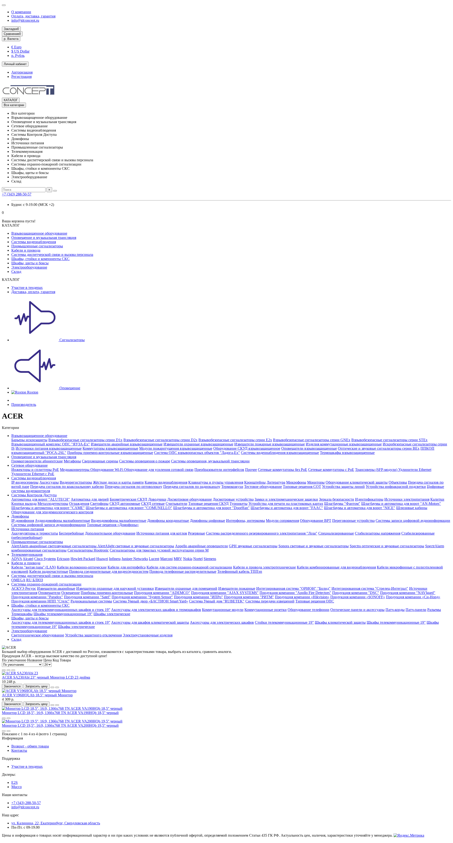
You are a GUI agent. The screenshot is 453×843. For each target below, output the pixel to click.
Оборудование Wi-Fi (107, 470)
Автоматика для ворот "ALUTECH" (40, 499)
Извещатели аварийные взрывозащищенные (127, 444)
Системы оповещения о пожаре (144, 461)
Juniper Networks (135, 559)
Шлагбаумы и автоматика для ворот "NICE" (359, 508)
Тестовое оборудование (263, 487)
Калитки (437, 499)
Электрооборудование (29, 267)
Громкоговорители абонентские (37, 461)
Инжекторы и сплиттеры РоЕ (35, 470)
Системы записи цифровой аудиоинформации (413, 521)
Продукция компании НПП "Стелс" (40, 601)
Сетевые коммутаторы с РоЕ (331, 470)
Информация (12, 738)
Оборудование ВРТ (315, 521)
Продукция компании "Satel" (87, 597)
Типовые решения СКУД (208, 504)
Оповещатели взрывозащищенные (309, 448)
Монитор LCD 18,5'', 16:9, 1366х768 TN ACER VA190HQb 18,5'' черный (60, 713)
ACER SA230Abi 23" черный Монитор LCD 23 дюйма (46, 677)
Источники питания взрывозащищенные (49, 448)
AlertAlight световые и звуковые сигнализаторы (135, 546)
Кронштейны (255, 482)
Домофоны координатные (168, 521)
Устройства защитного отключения (93, 635)
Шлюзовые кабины (411, 508)
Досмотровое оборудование (189, 499)
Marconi (166, 559)
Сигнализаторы (72, 340)
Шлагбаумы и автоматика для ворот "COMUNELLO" (129, 508)
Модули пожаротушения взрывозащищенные (175, 448)
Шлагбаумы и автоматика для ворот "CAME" (48, 508)
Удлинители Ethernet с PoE (32, 474)
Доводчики (157, 499)
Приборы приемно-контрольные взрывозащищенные (110, 453)
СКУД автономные (124, 504)
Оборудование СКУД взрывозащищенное (246, 448)
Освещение (70, 593)
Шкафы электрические (111, 614)
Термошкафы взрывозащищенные (347, 453)
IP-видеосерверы (24, 482)
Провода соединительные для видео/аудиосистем (108, 571)
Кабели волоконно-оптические (82, 567)
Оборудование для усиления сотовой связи (158, 470)
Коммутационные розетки (265, 610)
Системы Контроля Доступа (34, 495)
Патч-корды (395, 610)
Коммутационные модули (222, 610)
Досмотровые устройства (233, 499)
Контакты (19, 750)
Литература (276, 482)
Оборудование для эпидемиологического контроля (52, 512)
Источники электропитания (406, 499)
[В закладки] (52, 687)
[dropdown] (4, 5)
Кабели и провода (25, 250)
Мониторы (316, 482)
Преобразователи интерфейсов (219, 470)
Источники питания (27, 529)
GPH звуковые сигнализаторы (253, 546)
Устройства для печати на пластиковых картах (285, 504)
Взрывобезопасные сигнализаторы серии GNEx (311, 440)
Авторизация (22, 72)
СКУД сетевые (153, 504)
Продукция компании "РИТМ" (249, 597)
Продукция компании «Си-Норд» (413, 597)
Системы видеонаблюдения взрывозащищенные (280, 453)
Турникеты (238, 504)
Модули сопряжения (282, 521)
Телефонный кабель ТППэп (239, 571)
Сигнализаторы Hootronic (88, 550)
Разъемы (434, 610)
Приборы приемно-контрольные (107, 593)
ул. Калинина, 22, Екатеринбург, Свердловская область (55, 823)
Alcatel (28, 559)
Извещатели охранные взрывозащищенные (198, 444)
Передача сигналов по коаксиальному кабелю (67, 487)
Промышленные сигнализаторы (37, 246)
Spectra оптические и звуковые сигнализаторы (387, 546)
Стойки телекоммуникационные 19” (284, 622)
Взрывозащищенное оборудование (39, 233)
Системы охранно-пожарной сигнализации (46, 584)
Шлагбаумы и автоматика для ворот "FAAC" (287, 508)
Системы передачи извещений (269, 601)
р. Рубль (18, 56)
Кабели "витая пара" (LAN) (33, 567)
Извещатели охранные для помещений (186, 588)
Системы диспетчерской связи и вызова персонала (52, 255)
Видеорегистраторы (76, 482)
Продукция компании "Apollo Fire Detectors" (295, 593)
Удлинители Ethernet (414, 470)
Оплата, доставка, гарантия (33, 16)
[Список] (8, 670)
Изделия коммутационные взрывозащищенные (344, 444)
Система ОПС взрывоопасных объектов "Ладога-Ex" (197, 453)
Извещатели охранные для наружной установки (115, 588)
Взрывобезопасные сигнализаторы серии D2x (160, 440)
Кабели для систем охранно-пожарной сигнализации (189, 567)
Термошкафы (22, 614)
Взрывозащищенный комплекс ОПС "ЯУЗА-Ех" (50, 444)
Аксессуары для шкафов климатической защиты (150, 622)
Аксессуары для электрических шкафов (222, 622)
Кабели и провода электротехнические (264, 567)
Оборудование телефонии (308, 610)
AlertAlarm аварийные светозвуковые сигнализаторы (54, 546)
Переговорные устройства (353, 521)
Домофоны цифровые (207, 521)
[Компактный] (13, 670)
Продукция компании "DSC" (355, 593)
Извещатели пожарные (236, 588)
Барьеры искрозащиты (29, 440)
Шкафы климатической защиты (340, 622)
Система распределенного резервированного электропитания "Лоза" (261, 533)
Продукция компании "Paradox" (37, 597)
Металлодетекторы (53, 504)
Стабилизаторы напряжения (377, 533)
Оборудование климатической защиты (357, 482)
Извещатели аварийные (56, 588)
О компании (21, 12)
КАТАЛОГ (11, 100)
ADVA (16, 559)
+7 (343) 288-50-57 (16, 194)
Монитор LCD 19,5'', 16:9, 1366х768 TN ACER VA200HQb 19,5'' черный (60, 725)
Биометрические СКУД (128, 499)
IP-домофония (22, 521)
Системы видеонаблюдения (33, 242)
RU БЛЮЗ (34, 580)
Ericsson (63, 559)
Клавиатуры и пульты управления (215, 482)
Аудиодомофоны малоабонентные (62, 521)
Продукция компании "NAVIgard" (407, 593)
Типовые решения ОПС (314, 601)
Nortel (198, 559)
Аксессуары (49, 482)
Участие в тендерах (27, 288)
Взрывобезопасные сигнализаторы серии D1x (85, 440)
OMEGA (18, 580)
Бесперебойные (71, 533)
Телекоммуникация (26, 554)
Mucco (16, 787)
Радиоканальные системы (91, 601)
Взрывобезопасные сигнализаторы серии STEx (389, 440)
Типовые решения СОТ (302, 487)
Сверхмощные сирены (100, 461)
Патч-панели (416, 610)
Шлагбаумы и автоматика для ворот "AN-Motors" (401, 504)
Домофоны (20, 516)
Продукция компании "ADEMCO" (162, 593)
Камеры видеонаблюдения (166, 482)
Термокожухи (232, 487)
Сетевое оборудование (29, 465)
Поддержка (11, 758)
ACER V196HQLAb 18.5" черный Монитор (37, 695)
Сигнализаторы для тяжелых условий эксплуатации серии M (159, 550)
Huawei (102, 559)
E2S (14, 783)
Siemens (210, 559)
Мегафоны (72, 461)
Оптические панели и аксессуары (357, 610)
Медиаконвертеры (75, 470)
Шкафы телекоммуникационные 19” (63, 614)
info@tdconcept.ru (25, 20)
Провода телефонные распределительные (182, 571)
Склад (16, 272)
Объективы (398, 482)
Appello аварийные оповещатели (201, 546)
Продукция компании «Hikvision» (302, 597)
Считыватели (176, 504)
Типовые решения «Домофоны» (113, 525)
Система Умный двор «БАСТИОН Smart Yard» (150, 601)
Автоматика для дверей (90, 499)
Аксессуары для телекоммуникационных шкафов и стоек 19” (60, 610)
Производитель (23, 405)
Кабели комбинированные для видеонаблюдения (336, 567)
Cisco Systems (45, 559)
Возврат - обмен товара (30, 746)
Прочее (251, 470)
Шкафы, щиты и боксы (30, 263)
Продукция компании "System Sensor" (142, 597)
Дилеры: (9, 774)
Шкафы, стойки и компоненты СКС (40, 259)
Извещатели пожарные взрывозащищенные (269, 444)
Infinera (115, 559)
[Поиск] (55, 190)
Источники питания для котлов (161, 533)
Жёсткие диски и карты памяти (118, 482)
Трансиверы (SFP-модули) (376, 470)
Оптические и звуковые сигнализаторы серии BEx (378, 448)
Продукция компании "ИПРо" (198, 597)
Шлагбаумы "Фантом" (342, 504)
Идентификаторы (369, 499)
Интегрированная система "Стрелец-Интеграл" (369, 588)
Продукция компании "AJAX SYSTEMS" (225, 593)
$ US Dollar (20, 51)
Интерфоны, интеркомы (245, 521)
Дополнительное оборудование (110, 533)
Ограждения (79, 504)
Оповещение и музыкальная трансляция (43, 238)
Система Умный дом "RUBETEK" (216, 601)
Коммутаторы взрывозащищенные (110, 448)
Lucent (154, 559)
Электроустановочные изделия (147, 635)
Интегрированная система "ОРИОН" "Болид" (293, 588)
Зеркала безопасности (336, 499)
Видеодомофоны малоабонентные (118, 521)
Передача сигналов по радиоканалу (191, 487)
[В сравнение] (57, 687)
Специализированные (336, 533)
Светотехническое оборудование (37, 635)
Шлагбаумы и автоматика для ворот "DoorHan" (211, 508)
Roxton (32, 392)
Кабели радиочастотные (48, 571)
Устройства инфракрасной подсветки (396, 487)
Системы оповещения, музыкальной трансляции (210, 461)
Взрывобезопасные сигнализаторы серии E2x (235, 440)
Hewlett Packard (83, 559)
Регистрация (21, 77)
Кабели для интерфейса (127, 567)
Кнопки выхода (24, 504)
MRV (178, 559)
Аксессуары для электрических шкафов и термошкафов (156, 610)
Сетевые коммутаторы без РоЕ (282, 470)
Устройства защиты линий (343, 487)
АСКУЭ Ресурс (23, 588)
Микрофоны (296, 482)
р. (11, 39)
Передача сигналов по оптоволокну (133, 487)
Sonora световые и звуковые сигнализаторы (313, 546)
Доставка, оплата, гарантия (33, 292)
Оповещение (69, 388)
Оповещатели (49, 593)
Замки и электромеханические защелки (286, 499)
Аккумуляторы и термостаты (34, 533)
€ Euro (16, 47)
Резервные (196, 533)
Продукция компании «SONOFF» (357, 597)
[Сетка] (4, 670)
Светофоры (99, 504)
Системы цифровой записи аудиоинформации (48, 525)
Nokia (187, 559)
